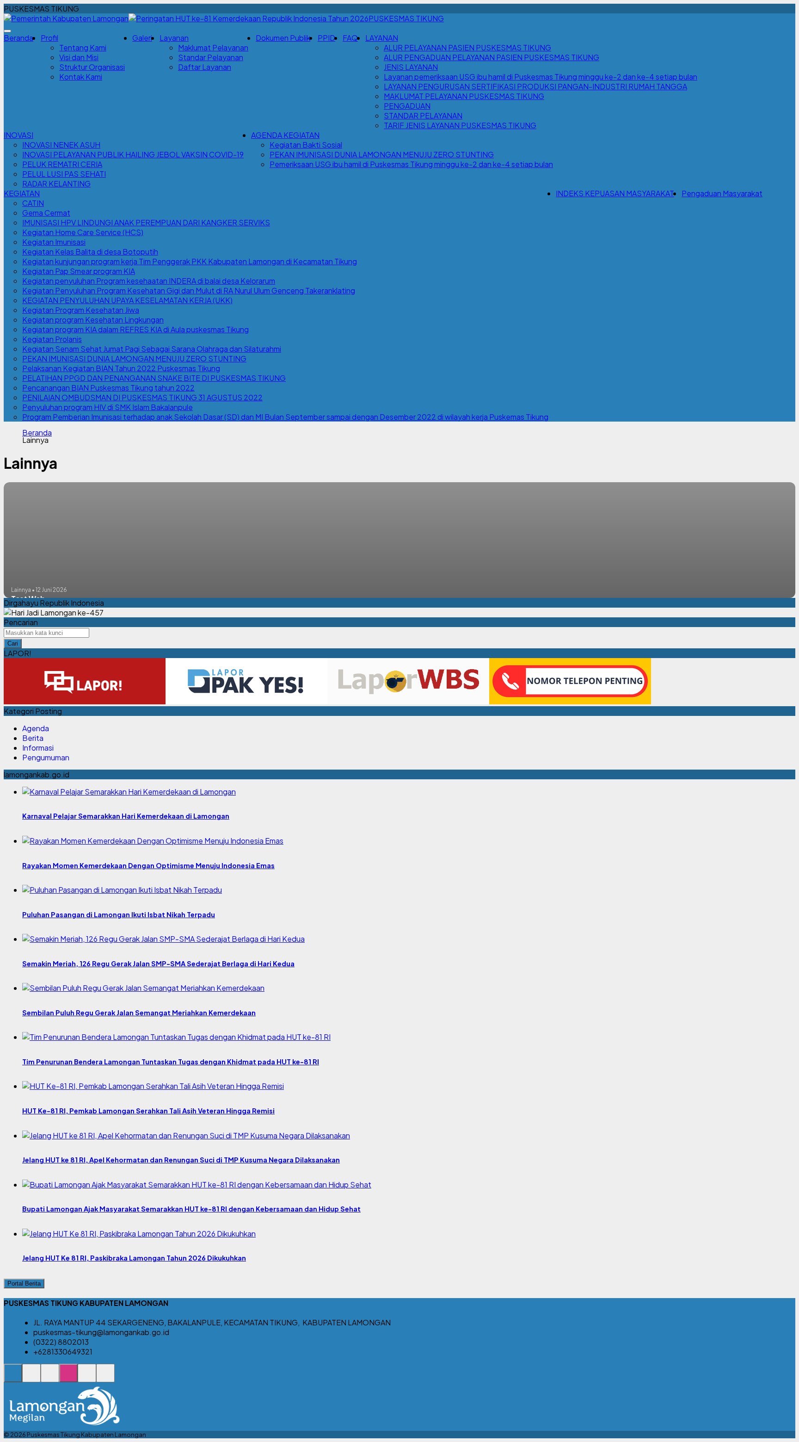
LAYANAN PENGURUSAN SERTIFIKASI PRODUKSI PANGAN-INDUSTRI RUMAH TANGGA (535, 86)
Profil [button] (49, 38)
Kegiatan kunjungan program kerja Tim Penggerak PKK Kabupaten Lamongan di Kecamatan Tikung (189, 261)
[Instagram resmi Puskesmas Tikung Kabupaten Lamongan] (68, 1378)
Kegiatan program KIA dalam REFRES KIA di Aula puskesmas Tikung (135, 329)
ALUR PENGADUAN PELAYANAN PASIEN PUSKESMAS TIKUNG (491, 57)
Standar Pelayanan (210, 57)
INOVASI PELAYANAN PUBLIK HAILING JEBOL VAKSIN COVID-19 (133, 154)
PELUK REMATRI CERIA (62, 164)
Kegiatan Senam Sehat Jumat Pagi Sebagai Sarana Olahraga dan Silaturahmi (151, 349)
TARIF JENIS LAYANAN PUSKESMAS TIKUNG (460, 125)
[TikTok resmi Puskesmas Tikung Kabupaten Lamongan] (87, 1378)
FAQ (350, 38)
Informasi (38, 747)
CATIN (33, 203)
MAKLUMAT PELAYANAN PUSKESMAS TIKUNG (464, 96)
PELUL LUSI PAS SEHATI (64, 174)
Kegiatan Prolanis (52, 339)
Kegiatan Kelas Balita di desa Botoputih (90, 251)
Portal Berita (24, 1283)
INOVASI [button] (18, 135)
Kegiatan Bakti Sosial (306, 144)
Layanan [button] (174, 38)
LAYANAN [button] (381, 38)
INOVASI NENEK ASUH (61, 144)
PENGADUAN (407, 106)
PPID (326, 38)
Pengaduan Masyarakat (722, 193)
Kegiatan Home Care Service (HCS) (82, 232)
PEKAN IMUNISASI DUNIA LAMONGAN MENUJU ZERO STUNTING (382, 154)
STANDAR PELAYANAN (423, 115)
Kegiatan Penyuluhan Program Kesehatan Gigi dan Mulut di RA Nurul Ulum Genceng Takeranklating (188, 290)
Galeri (142, 38)
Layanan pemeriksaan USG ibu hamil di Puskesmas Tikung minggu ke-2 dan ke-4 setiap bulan (540, 76)
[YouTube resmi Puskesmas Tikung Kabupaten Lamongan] (105, 1378)
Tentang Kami (82, 47)
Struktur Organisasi (92, 67)
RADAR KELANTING (56, 183)
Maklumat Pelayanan (213, 47)
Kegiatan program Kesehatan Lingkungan (93, 319)
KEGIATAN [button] (22, 193)
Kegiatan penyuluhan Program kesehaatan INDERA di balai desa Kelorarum (148, 281)
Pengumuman (45, 757)
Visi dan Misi (78, 57)
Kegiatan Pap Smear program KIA (78, 271)
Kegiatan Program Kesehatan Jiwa (80, 310)
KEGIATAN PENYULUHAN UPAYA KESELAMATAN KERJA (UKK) (127, 300)
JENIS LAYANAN (411, 67)
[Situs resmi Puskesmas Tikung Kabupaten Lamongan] (13, 1378)
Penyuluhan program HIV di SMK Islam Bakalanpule (107, 407)
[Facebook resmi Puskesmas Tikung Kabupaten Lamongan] (50, 1378)
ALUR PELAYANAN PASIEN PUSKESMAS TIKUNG (467, 47)
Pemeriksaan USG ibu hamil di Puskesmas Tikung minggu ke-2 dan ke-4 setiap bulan (411, 164)
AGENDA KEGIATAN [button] (285, 135)
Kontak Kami (80, 76)
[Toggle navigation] (7, 31)
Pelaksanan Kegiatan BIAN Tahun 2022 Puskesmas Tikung (121, 368)
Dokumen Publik (283, 38)
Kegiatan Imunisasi (54, 242)
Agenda (35, 728)
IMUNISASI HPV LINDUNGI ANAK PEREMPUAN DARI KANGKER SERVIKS (146, 222)
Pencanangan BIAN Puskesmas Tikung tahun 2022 (108, 387)
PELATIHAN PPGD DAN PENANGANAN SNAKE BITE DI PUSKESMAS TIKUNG (154, 378)
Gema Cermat (46, 213)
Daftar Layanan (204, 67)
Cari (12, 643)
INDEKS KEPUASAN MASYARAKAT (615, 193)
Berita (32, 738)
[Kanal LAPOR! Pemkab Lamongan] (31, 1378)
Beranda (18, 38)
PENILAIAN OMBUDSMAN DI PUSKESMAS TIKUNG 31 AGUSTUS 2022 (142, 397)
